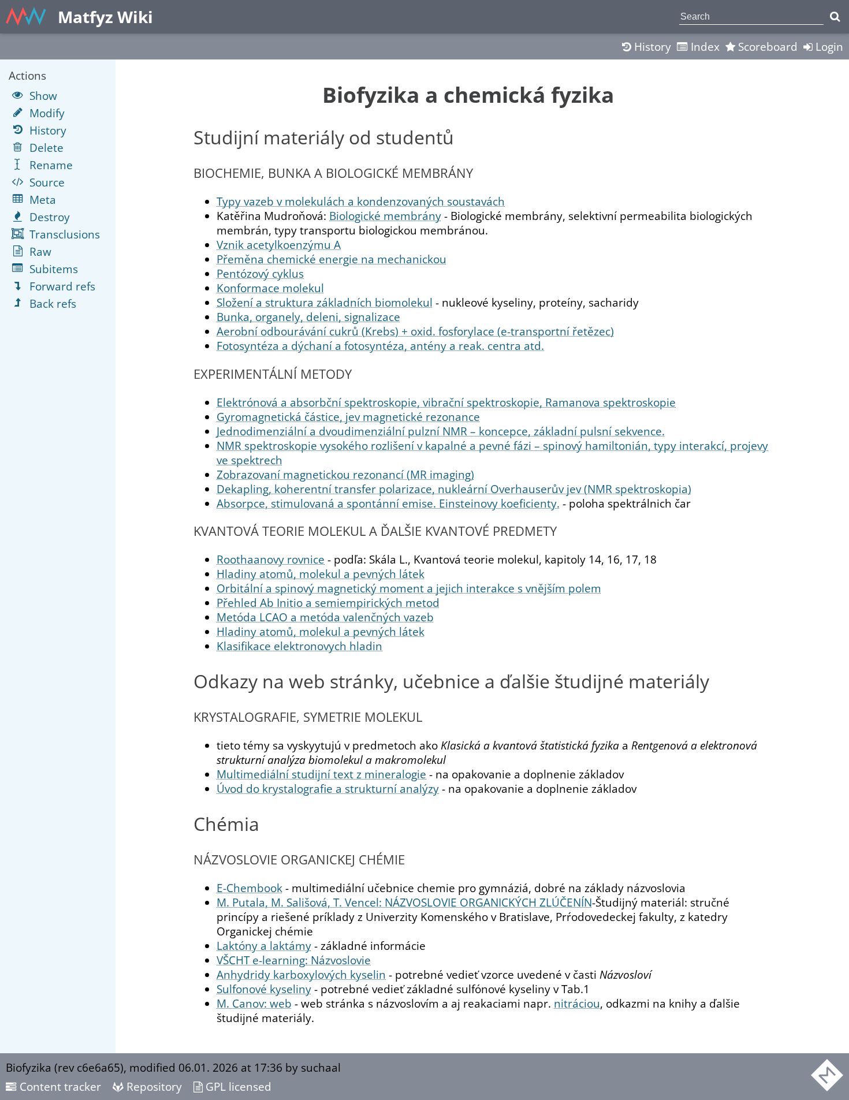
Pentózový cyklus (260, 273)
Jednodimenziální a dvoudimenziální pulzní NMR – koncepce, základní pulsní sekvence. (441, 431)
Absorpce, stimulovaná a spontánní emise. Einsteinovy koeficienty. (388, 503)
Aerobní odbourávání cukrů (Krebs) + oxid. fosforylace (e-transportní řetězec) (415, 331)
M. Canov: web (254, 1003)
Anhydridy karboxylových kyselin (301, 974)
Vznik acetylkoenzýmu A (279, 244)
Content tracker (59, 1086)
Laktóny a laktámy (264, 945)
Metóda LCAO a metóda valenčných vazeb (325, 617)
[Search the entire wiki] (834, 17)
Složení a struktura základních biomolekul (325, 302)
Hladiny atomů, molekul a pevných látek (321, 573)
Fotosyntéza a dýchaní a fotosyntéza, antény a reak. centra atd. (380, 345)
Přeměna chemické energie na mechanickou (331, 259)
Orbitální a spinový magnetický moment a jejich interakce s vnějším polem (409, 588)
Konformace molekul (270, 288)
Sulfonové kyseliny (264, 989)
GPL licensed (237, 1086)
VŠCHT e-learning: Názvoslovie (294, 960)
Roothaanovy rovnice (271, 559)
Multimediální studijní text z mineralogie (321, 774)
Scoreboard (766, 46)
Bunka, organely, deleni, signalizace (308, 317)
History (651, 46)
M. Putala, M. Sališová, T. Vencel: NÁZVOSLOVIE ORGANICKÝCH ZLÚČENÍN (404, 902)
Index (704, 46)
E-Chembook (249, 888)
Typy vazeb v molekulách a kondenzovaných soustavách (361, 201)
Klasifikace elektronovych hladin (299, 646)
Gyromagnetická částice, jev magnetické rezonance (348, 416)
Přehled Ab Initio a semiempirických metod (328, 602)
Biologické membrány (385, 215)
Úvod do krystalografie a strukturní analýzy (328, 788)
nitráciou (577, 1003)
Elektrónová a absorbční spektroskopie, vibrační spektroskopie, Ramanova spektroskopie (446, 402)
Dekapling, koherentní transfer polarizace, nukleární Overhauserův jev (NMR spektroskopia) (454, 489)
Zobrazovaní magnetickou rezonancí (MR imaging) (345, 474)
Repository (153, 1086)
